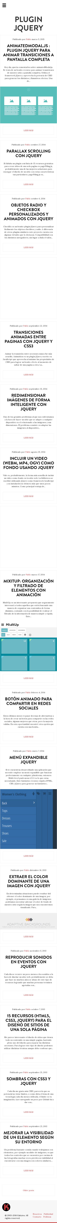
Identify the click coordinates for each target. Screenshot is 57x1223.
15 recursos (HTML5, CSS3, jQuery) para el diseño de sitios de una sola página (28, 1022)
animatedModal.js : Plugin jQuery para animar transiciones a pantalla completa (28, 52)
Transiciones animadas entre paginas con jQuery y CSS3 (28, 339)
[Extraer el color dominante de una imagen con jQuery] (28, 921)
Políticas (47, 1217)
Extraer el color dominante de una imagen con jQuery (28, 881)
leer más (28, 130)
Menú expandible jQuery (28, 759)
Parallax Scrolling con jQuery (28, 153)
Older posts (28, 1190)
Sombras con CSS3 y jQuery (28, 1081)
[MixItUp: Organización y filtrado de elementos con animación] (28, 646)
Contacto (37, 1217)
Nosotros (37, 1214)
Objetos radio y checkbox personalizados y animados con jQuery (28, 212)
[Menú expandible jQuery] (28, 819)
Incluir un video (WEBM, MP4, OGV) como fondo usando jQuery (28, 463)
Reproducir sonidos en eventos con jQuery (28, 962)
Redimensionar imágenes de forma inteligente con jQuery (28, 402)
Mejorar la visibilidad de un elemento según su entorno (28, 1137)
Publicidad (48, 1214)
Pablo (28, 39)
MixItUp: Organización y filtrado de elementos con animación (28, 588)
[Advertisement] (28, 290)
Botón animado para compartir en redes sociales (28, 703)
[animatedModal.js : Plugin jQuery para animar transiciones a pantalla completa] (28, 105)
